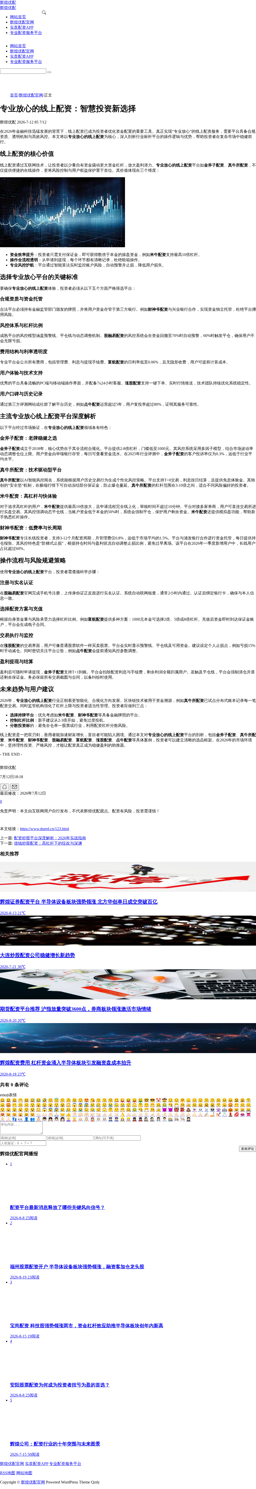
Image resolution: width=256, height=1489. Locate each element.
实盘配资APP (36, 1464)
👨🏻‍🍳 (182, 1119)
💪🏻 (194, 1114)
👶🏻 (38, 1119)
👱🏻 (74, 1119)
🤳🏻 (212, 1114)
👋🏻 (182, 1114)
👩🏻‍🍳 (176, 1119)
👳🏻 (104, 1119)
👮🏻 (116, 1119)
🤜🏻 (98, 1114)
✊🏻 (86, 1114)
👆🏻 (140, 1114)
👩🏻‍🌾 (170, 1119)
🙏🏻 (56, 1114)
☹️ (218, 1100)
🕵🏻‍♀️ (146, 1119)
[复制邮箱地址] (14, 787)
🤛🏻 (92, 1114)
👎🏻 (74, 1114)
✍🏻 (206, 1114)
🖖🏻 (176, 1114)
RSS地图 (7, 1473)
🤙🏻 (188, 1114)
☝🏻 (152, 1114)
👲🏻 (92, 1119)
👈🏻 (128, 1114)
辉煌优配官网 (31, 95)
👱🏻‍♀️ (68, 1119)
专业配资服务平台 (65, 1464)
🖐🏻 (170, 1114)
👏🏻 (50, 1114)
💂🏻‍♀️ (134, 1119)
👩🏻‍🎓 (188, 1119)
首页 (14, 95)
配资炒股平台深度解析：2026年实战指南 (50, 838)
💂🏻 (140, 1119)
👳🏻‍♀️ (98, 1119)
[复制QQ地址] (4, 787)
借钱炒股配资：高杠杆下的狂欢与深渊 (48, 843)
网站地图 (24, 1473)
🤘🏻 (116, 1114)
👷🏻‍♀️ (122, 1119)
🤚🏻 (164, 1114)
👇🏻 (146, 1114)
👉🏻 (134, 1114)
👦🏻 (44, 1119)
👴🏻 (80, 1119)
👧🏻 (50, 1119)
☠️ (206, 1110)
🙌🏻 (44, 1114)
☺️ (50, 1100)
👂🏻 (2, 1119)
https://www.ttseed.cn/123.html (44, 829)
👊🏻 (80, 1114)
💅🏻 (218, 1114)
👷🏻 (128, 1119)
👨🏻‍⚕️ (164, 1119)
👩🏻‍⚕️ (158, 1119)
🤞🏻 (104, 1114)
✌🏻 (110, 1114)
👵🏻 (86, 1119)
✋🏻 (158, 1114)
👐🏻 (38, 1114)
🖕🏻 (200, 1114)
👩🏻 (62, 1119)
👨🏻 (56, 1119)
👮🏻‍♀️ (110, 1119)
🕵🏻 (152, 1119)
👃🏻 (8, 1119)
